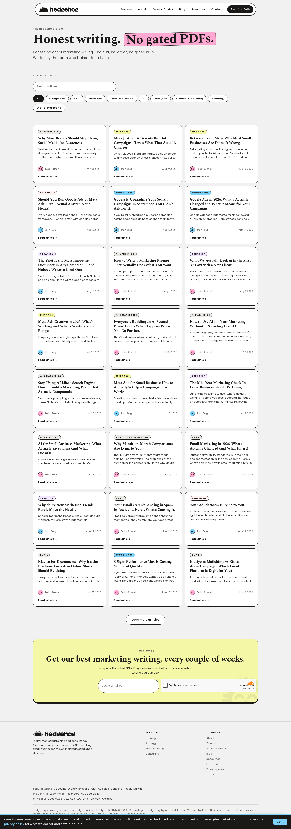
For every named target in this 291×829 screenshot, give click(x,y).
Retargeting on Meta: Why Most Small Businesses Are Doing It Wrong (220, 141)
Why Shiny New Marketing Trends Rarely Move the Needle (66, 507)
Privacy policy (215, 769)
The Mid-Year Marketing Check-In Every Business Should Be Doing (218, 385)
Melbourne (60, 788)
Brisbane (83, 788)
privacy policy (14, 824)
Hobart (128, 788)
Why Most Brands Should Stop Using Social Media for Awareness (68, 141)
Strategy (218, 98)
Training (151, 738)
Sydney (72, 788)
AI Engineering (155, 748)
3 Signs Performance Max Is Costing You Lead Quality (143, 564)
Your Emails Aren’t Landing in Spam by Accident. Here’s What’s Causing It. (144, 507)
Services (126, 9)
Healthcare (72, 793)
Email (86, 798)
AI (144, 98)
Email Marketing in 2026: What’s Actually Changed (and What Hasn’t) (219, 446)
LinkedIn (96, 798)
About (142, 9)
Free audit (212, 764)
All (38, 98)
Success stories (216, 748)
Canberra (116, 788)
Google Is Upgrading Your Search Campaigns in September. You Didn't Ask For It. (143, 204)
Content (107, 798)
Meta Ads (95, 98)
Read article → (47, 176)
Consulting (152, 754)
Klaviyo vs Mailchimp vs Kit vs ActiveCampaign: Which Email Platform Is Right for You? (214, 566)
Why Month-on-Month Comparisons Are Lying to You (143, 446)
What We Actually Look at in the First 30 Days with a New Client (220, 263)
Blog (182, 9)
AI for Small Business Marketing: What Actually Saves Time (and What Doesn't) (69, 448)
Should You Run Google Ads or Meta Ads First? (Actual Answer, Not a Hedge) (67, 204)
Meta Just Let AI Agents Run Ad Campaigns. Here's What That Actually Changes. (145, 143)
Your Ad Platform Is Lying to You (217, 505)
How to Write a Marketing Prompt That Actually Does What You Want (142, 263)
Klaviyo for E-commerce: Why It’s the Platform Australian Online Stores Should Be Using (68, 566)
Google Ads (57, 98)
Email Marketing (122, 98)
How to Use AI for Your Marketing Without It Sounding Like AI (218, 324)
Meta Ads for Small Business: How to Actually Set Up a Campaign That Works (143, 387)
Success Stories (162, 9)
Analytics (160, 98)
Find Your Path (240, 9)
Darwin (137, 788)
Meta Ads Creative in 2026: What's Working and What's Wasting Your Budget (66, 326)
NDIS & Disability (90, 793)
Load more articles (145, 620)
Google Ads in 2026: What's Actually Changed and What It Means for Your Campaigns (220, 204)
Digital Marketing (49, 108)
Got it (280, 821)
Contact (217, 9)
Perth (93, 788)
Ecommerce (57, 793)
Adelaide (103, 788)
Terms (210, 774)
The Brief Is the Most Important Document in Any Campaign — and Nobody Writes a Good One (66, 265)
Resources (198, 9)
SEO (77, 98)
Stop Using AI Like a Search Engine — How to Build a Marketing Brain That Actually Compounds (69, 387)
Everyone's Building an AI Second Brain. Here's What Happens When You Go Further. (142, 326)
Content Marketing (189, 98)
